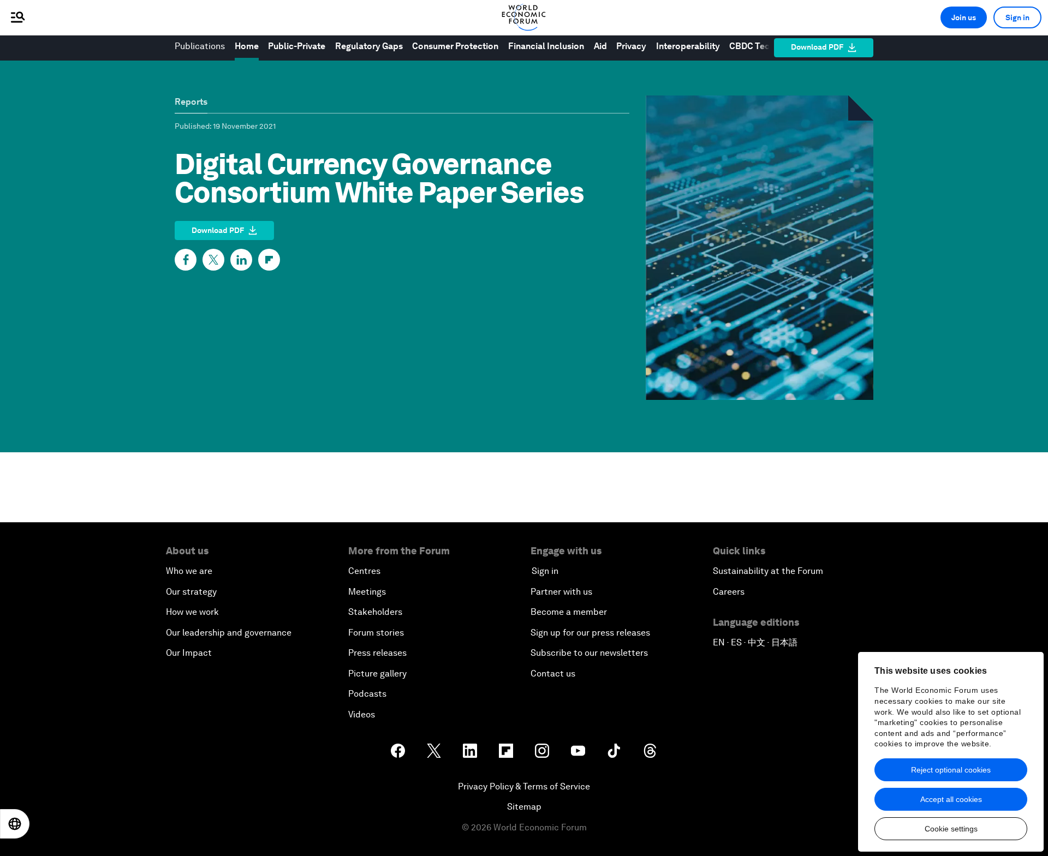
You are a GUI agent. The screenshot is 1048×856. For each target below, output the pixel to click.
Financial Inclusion (546, 46)
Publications (200, 46)
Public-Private (296, 46)
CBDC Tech (752, 46)
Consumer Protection (455, 46)
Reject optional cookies (951, 769)
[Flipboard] (269, 260)
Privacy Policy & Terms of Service (524, 786)
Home (247, 46)
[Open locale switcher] (15, 824)
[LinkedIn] (241, 260)
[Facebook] (185, 260)
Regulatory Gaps (369, 46)
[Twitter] (213, 260)
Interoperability (688, 46)
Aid (600, 46)
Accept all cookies (951, 799)
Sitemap (524, 806)
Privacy (631, 46)
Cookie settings (951, 828)
